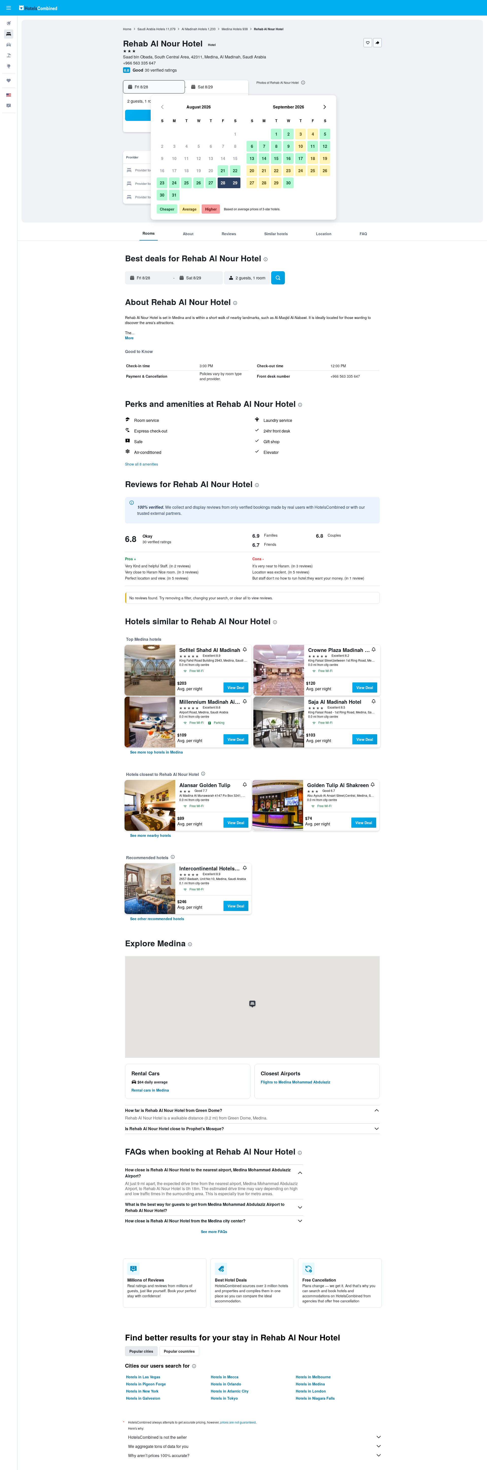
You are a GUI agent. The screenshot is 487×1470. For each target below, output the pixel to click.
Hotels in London (311, 1391)
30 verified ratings (161, 70)
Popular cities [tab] (141, 1351)
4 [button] (186, 146)
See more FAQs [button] (214, 1231)
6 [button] (211, 146)
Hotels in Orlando (226, 1383)
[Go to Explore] (8, 66)
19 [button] (198, 170)
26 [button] (198, 183)
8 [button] (235, 146)
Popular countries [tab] (179, 1351)
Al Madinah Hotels (194, 29)
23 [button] (162, 183)
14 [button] (223, 158)
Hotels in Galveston (143, 1398)
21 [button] (223, 170)
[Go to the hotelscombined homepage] (38, 7)
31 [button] (174, 195)
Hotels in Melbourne (313, 1376)
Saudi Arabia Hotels (151, 29)
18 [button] (186, 170)
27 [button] (210, 183)
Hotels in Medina (310, 1383)
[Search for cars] (8, 45)
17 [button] (174, 170)
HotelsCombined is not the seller (157, 1437)
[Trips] (8, 80)
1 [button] (235, 134)
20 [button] (210, 170)
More (129, 337)
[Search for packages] (8, 55)
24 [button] (174, 183)
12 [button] (198, 158)
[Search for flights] (8, 23)
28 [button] (223, 183)
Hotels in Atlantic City (230, 1391)
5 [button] (199, 146)
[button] (8, 7)
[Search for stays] (8, 34)
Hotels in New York (142, 1391)
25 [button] (186, 183)
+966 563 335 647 (139, 63)
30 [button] (162, 195)
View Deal (236, 687)
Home (127, 29)
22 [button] (235, 170)
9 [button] (162, 158)
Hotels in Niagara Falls (315, 1398)
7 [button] (223, 146)
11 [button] (186, 158)
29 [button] (235, 183)
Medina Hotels (232, 29)
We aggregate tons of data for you (158, 1446)
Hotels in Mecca (224, 1376)
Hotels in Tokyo (224, 1398)
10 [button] (174, 158)
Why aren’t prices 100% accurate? (158, 1455)
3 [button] (174, 146)
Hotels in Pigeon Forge (146, 1383)
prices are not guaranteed (238, 1422)
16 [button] (162, 170)
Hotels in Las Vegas (143, 1376)
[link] (156, 752)
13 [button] (210, 158)
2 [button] (162, 146)
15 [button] (235, 158)
